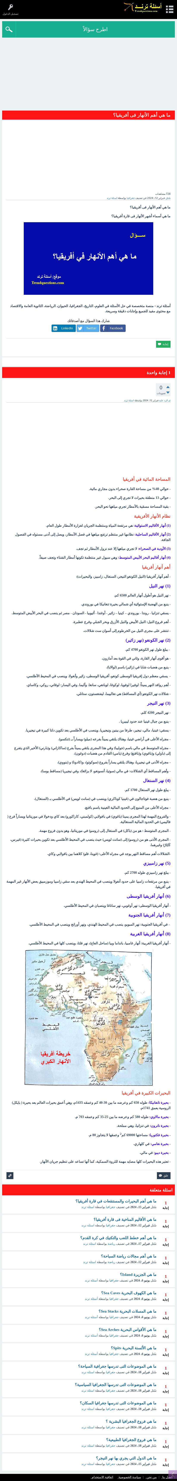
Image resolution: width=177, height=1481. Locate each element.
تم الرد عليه (165, 400)
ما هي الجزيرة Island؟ (138, 1274)
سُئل (168, 198)
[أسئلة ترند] (142, 7)
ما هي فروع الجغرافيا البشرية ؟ (131, 1421)
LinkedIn (67, 328)
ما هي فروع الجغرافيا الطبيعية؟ (131, 1440)
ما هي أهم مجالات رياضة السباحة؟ (128, 1256)
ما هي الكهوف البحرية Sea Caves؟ (128, 1293)
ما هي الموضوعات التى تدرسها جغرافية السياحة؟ (117, 1366)
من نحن (152, 1477)
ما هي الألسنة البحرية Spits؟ (133, 1348)
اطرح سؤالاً (95, 29)
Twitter (91, 328)
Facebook (116, 328)
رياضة (111, 1243)
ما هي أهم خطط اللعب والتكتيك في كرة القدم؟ (118, 1238)
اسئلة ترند (87, 1207)
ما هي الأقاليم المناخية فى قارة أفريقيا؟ (125, 1219)
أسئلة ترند (91, 1280)
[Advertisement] (88, 75)
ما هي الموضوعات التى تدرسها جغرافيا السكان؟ (118, 1403)
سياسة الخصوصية (130, 1477)
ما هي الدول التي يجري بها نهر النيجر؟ (126, 1458)
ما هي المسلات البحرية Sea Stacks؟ (127, 1311)
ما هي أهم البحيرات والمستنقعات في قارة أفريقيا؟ (116, 1201)
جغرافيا (131, 198)
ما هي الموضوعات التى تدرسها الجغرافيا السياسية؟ (115, 1385)
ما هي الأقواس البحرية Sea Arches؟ (127, 1329)
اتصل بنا (167, 1477)
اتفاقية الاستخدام (102, 1477)
